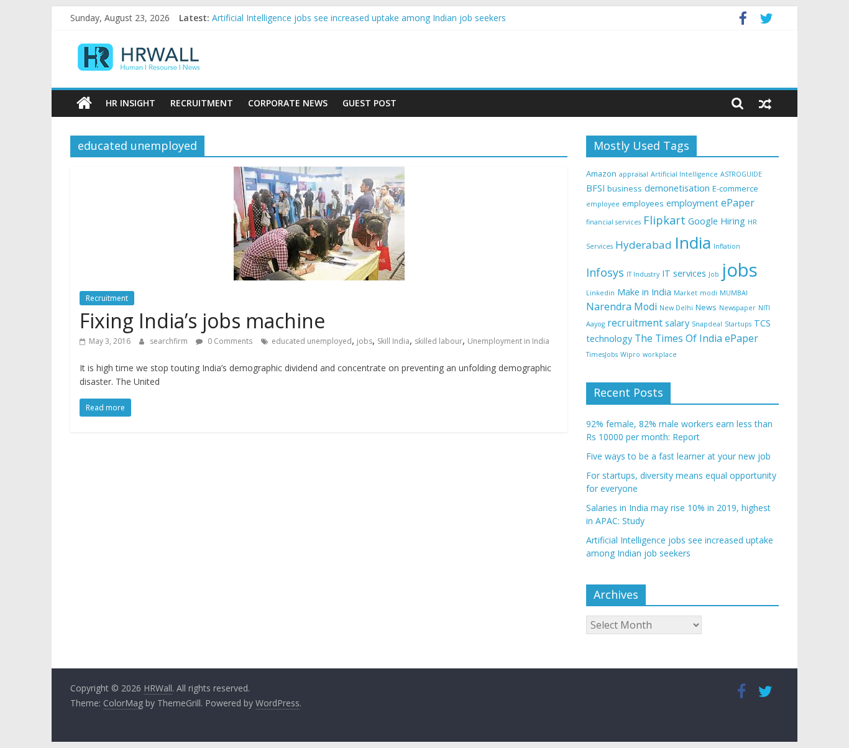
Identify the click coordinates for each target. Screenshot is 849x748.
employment (692, 203)
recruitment (635, 323)
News (706, 307)
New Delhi (676, 307)
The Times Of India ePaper (696, 338)
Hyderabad (643, 245)
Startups (738, 324)
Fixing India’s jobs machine (202, 320)
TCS (762, 323)
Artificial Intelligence (684, 174)
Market (685, 293)
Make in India (644, 292)
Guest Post (369, 103)
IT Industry (642, 274)
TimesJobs (602, 354)
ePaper (738, 203)
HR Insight (130, 103)
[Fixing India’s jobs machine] (319, 174)
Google (703, 221)
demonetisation (677, 188)
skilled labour (438, 341)
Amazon (601, 173)
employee (603, 204)
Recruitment (201, 103)
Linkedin (600, 293)
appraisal (633, 174)
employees (643, 203)
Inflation (727, 246)
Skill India (393, 341)
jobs (364, 341)
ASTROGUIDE (741, 174)
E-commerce (735, 188)
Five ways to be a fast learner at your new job (678, 456)
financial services (613, 222)
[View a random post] (765, 103)
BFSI (595, 188)
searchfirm (170, 341)
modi (708, 293)
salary (677, 323)
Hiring (732, 221)
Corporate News (288, 103)
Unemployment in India (508, 341)
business (624, 188)
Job (714, 274)
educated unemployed (312, 341)
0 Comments (229, 341)
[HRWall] (84, 103)
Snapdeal (707, 324)
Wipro (630, 354)
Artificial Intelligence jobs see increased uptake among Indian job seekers (359, 19)
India (692, 242)
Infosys (605, 272)
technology (609, 338)
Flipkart (664, 220)
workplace (660, 354)
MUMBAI (734, 293)
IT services (684, 273)
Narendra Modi (621, 306)
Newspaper (737, 307)
